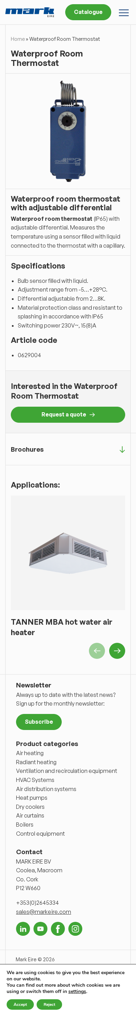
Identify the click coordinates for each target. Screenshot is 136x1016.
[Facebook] (58, 929)
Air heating (30, 753)
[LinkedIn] (23, 929)
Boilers (24, 824)
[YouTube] (40, 929)
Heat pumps (31, 797)
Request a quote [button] (63, 414)
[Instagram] (75, 929)
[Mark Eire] (29, 12)
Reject (49, 1004)
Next (117, 651)
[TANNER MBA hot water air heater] (68, 553)
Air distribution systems (46, 788)
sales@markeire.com (43, 911)
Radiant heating (36, 762)
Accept (20, 1004)
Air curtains (30, 815)
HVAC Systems (35, 779)
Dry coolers (30, 806)
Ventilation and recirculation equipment (66, 770)
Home (18, 39)
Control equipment (40, 833)
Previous (97, 651)
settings (77, 991)
